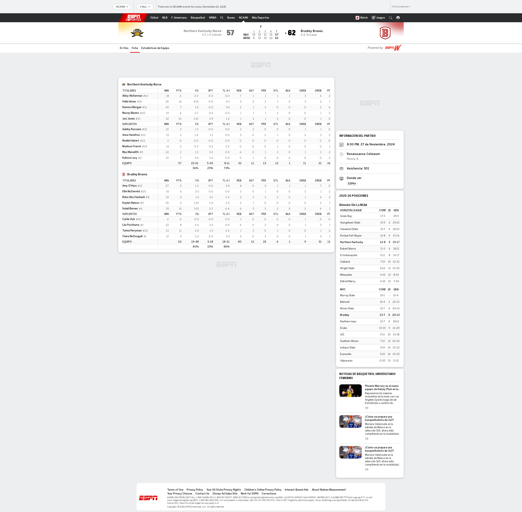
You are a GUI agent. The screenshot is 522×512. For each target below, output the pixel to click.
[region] (244, 129)
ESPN (133, 17)
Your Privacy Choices (179, 493)
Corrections (269, 493)
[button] (390, 17)
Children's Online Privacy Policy (263, 489)
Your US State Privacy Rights (223, 489)
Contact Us (202, 493)
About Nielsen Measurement (329, 489)
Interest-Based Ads (297, 489)
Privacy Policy (195, 489)
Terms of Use (175, 489)
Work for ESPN (249, 493)
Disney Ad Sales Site (225, 493)
